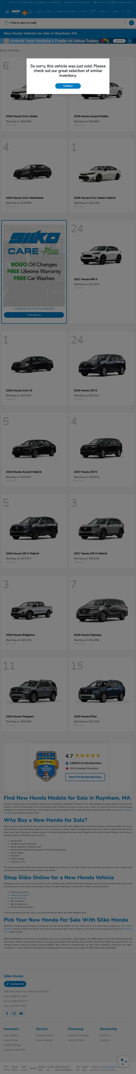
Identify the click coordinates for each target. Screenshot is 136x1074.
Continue (68, 85)
